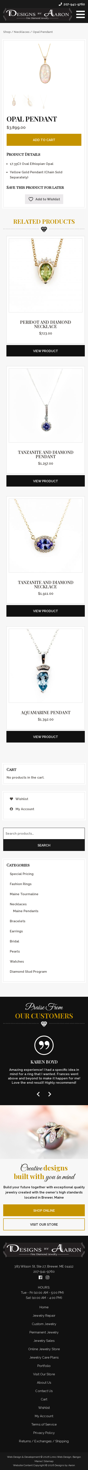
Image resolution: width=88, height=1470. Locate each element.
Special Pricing (22, 874)
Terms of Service (44, 1424)
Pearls (15, 951)
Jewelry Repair (44, 1316)
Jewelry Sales (44, 1341)
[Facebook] (41, 1277)
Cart (44, 1399)
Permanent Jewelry (44, 1332)
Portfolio (44, 1366)
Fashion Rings (21, 884)
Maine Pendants (25, 911)
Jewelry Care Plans (44, 1357)
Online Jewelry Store (44, 1349)
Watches (17, 961)
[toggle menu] (80, 14)
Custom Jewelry (44, 1324)
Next (49, 1094)
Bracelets (17, 921)
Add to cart (44, 140)
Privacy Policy (43, 1433)
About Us (44, 1383)
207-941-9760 (74, 4)
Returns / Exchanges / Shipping (44, 1441)
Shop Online (44, 1211)
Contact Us (44, 1391)
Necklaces (21, 31)
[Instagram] (47, 1277)
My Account (24, 809)
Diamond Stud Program (28, 972)
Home (44, 1307)
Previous (38, 1094)
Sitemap (48, 1461)
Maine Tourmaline (24, 894)
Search (44, 845)
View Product (45, 351)
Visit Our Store (44, 1225)
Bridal (14, 941)
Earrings (16, 931)
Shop (7, 31)
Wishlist (21, 799)
